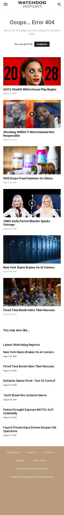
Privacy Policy (13, 452)
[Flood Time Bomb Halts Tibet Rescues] (32, 292)
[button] (5, 4)
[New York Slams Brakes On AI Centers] (32, 249)
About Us (32, 452)
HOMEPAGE (42, 44)
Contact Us (49, 452)
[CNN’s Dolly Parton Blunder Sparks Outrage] (32, 203)
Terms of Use (39, 460)
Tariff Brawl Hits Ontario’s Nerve (24, 395)
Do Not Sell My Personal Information (32, 468)
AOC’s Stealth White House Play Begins (29, 89)
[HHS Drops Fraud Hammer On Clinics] (32, 160)
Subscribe (20, 460)
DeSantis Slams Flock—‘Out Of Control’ (29, 380)
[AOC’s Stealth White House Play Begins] (32, 71)
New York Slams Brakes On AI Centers (29, 267)
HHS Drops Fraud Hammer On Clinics (28, 178)
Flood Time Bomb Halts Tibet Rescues (29, 310)
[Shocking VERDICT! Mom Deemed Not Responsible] (32, 114)
